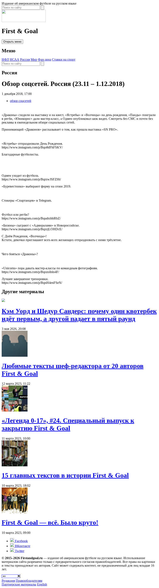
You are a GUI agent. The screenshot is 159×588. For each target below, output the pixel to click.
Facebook (21, 541)
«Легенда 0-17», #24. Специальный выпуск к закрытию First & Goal (68, 424)
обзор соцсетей (20, 101)
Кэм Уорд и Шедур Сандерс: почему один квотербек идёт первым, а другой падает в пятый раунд (79, 314)
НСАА (14, 59)
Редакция (8, 580)
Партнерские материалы (19, 584)
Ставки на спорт (63, 59)
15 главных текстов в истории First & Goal (65, 475)
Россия (25, 59)
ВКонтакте (22, 546)
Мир (34, 59)
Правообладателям (29, 580)
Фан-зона (44, 59)
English (42, 584)
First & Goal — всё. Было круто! (50, 522)
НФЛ (5, 59)
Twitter (19, 551)
